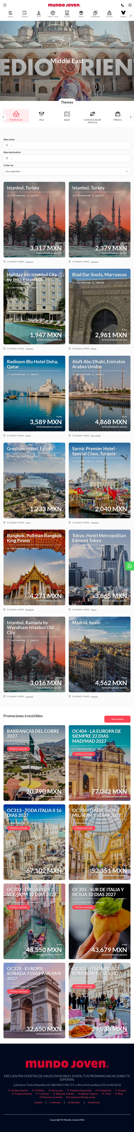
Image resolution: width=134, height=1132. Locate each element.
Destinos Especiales (80, 1090)
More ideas (117, 719)
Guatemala (94, 1102)
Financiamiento (23, 1093)
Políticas (39, 1090)
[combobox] (67, 158)
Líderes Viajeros (89, 1093)
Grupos (122, 1090)
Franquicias (104, 1090)
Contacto (43, 1093)
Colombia (55, 1102)
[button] (5, 5)
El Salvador (74, 1102)
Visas (108, 1093)
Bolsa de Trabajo (65, 1093)
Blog (120, 1093)
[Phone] (122, 5)
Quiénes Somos (19, 1090)
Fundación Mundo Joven (82, 1097)
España (38, 1102)
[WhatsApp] (130, 5)
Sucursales (57, 1090)
